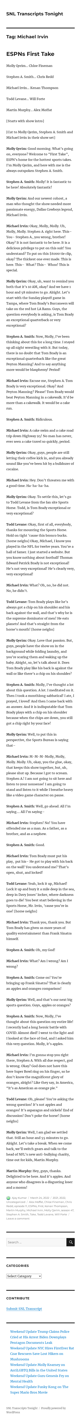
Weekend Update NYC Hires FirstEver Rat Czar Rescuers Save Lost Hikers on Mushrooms (42, 1353)
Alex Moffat (36, 1201)
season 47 (67, 1210)
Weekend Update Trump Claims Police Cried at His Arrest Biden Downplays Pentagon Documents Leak (39, 1337)
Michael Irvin (35, 1210)
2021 (55, 1197)
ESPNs (32, 1206)
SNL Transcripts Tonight (34, 14)
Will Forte (61, 1214)
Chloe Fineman (54, 1201)
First (40, 1206)
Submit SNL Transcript (24, 1309)
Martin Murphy (15, 1210)
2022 (62, 1197)
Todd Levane (45, 1214)
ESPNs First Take (30, 54)
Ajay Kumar (19, 1197)
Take (33, 1214)
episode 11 (20, 1206)
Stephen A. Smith (17, 1214)
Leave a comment (17, 1218)
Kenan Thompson (56, 1206)
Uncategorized (15, 1201)
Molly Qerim (52, 1210)
